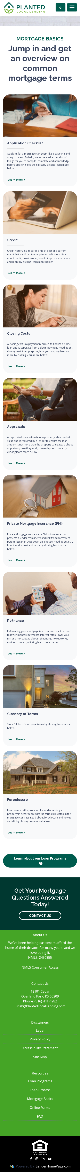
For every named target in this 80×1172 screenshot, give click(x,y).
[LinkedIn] (43, 1159)
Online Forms (40, 1107)
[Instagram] (36, 1159)
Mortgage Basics (40, 1098)
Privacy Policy (40, 1039)
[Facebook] (31, 1159)
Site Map (40, 1057)
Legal (40, 1030)
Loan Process (40, 1090)
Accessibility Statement (40, 1048)
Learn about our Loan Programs (40, 858)
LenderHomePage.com (53, 1166)
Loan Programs (40, 1081)
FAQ (40, 1116)
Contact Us (40, 915)
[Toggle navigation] (72, 7)
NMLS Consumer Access (40, 967)
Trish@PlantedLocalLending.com (40, 1006)
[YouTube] (49, 1159)
